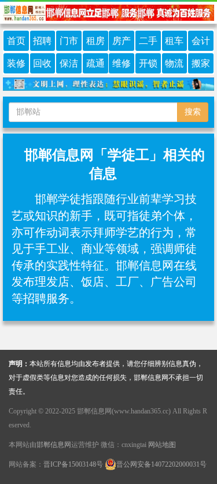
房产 (121, 41)
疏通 (95, 63)
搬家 (201, 63)
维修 (121, 63)
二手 (148, 41)
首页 (16, 41)
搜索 (193, 112)
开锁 (148, 63)
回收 (42, 63)
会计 (201, 41)
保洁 (69, 63)
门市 (69, 41)
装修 (16, 63)
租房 (95, 41)
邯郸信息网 (53, 445)
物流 (174, 63)
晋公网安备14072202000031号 (161, 464)
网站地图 (162, 445)
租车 (174, 41)
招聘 (42, 41)
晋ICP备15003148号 (73, 464)
